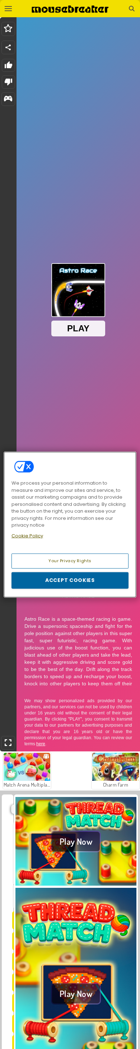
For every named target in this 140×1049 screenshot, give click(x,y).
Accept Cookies (70, 580)
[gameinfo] (8, 99)
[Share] (8, 47)
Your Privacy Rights (70, 561)
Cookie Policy (27, 535)
